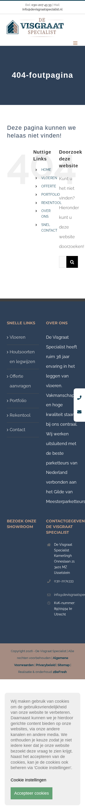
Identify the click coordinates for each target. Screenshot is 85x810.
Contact (17, 429)
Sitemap (64, 665)
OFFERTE (48, 186)
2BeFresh (60, 672)
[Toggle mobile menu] (75, 43)
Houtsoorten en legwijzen (22, 356)
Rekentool (20, 415)
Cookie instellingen (28, 780)
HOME (46, 170)
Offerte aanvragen (20, 381)
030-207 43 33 (41, 5)
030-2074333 (63, 581)
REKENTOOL (51, 203)
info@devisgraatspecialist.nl (66, 595)
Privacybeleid (45, 665)
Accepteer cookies (31, 793)
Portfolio (18, 400)
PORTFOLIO (50, 194)
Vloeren (18, 337)
